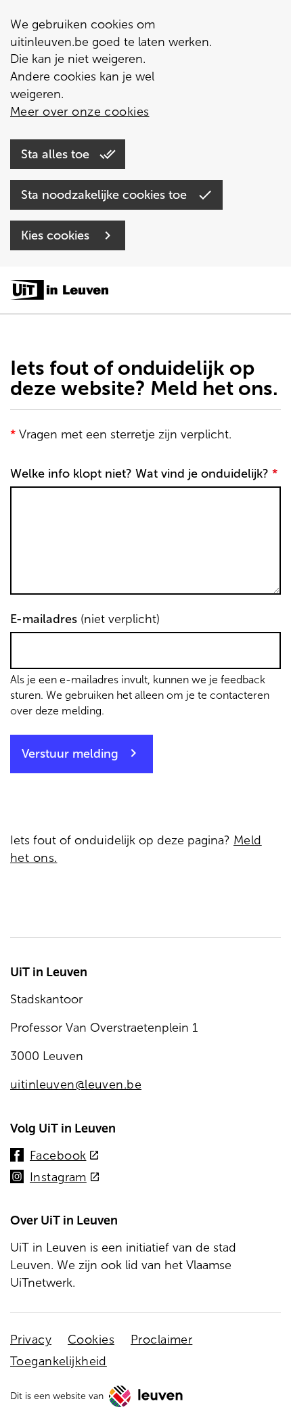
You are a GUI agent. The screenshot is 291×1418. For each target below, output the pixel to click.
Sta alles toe (57, 154)
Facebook (64, 1156)
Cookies (91, 1339)
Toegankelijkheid (58, 1361)
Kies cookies (57, 235)
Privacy (30, 1339)
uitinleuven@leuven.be (75, 1084)
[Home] (59, 290)
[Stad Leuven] (146, 1396)
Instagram (65, 1178)
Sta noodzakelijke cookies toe (105, 194)
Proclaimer (161, 1339)
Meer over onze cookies (79, 111)
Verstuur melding (70, 753)
